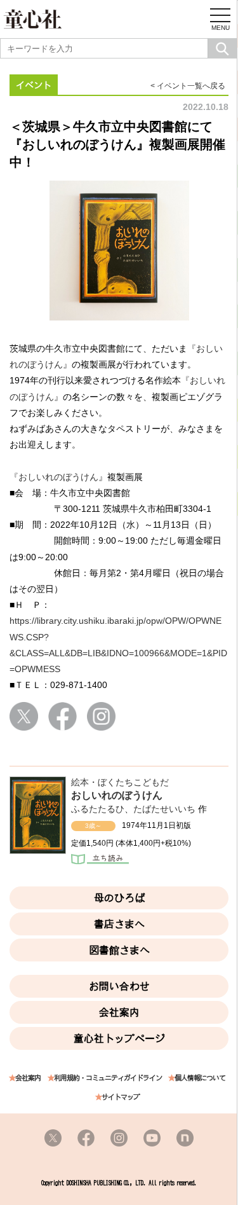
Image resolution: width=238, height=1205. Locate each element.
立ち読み (100, 860)
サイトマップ (121, 1097)
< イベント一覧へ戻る (187, 85)
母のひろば (119, 898)
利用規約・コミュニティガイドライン (108, 1078)
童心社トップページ (119, 1038)
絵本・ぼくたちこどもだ (120, 782)
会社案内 (119, 1012)
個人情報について (200, 1078)
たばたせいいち (164, 809)
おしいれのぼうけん (116, 795)
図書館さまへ (119, 950)
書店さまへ (119, 924)
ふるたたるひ (97, 809)
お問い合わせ (119, 986)
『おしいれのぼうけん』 (58, 477)
